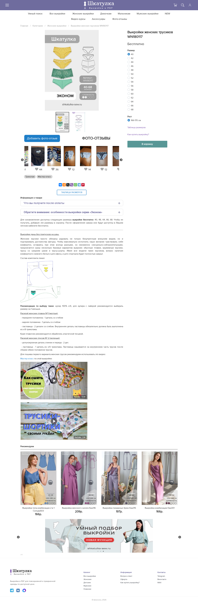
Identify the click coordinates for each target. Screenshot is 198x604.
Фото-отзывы (119, 19)
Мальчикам (124, 14)
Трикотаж (29, 177)
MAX (159, 583)
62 (132, 98)
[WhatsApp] (75, 184)
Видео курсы (78, 19)
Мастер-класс (44, 177)
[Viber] (71, 184)
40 (132, 54)
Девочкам (105, 14)
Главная (24, 26)
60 (132, 94)
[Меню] (7, 5)
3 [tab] (103, 551)
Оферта (123, 579)
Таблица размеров (136, 127)
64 (132, 102)
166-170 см (136, 120)
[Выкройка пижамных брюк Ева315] (119, 478)
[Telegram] (79, 184)
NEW (167, 14)
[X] (68, 184)
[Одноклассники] (64, 184)
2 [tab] (100, 551)
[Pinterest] (83, 184)
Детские (87, 583)
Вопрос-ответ (126, 576)
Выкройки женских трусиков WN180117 (90, 26)
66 (132, 106)
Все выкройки (57, 14)
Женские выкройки (83, 14)
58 (132, 90)
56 (132, 86)
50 (132, 74)
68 (132, 110)
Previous (22, 160)
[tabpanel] (63, 122)
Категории (38, 26)
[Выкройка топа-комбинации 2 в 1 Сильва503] (38, 478)
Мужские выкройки (147, 14)
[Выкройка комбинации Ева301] (160, 478)
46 (132, 66)
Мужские (87, 586)
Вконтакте (161, 579)
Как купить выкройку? (138, 134)
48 (132, 70)
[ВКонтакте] (60, 184)
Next (121, 160)
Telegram (161, 576)
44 (132, 62)
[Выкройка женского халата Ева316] (79, 478)
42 (132, 58)
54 (132, 82)
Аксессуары (98, 19)
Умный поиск (35, 14)
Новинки (87, 589)
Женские (87, 579)
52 (132, 78)
